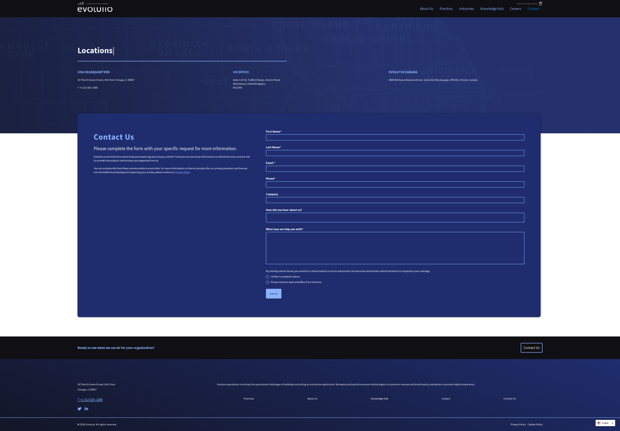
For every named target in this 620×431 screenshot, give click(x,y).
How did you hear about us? (284, 210)
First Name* (273, 131)
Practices (249, 398)
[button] (446, 8)
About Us (426, 8)
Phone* (270, 178)
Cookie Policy (535, 424)
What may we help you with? (284, 229)
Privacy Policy (518, 424)
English (605, 423)
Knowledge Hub (492, 8)
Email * (270, 163)
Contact (533, 8)
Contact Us (532, 348)
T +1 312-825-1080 (90, 400)
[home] (95, 8)
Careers (515, 8)
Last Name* (273, 147)
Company (272, 194)
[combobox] (605, 423)
